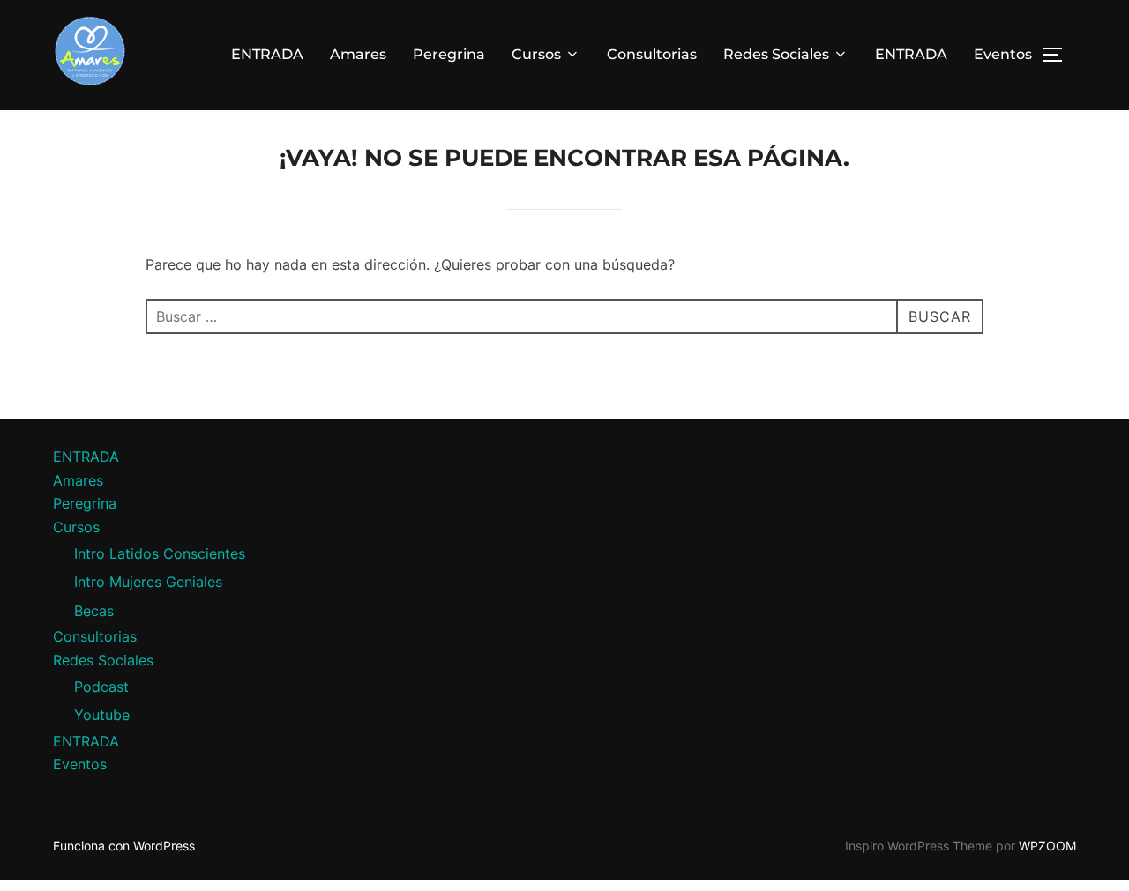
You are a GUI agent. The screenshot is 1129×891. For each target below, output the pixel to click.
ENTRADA (267, 54)
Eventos (1003, 54)
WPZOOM (1047, 845)
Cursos (536, 54)
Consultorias (652, 54)
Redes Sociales (776, 54)
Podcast (101, 686)
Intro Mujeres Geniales (148, 581)
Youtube (102, 715)
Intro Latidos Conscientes (159, 553)
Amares (358, 54)
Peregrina (449, 54)
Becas (94, 611)
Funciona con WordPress (124, 845)
